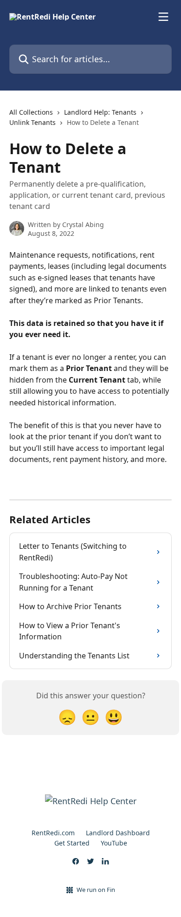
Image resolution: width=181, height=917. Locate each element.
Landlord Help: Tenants (100, 112)
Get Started (72, 843)
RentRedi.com (53, 832)
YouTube (114, 843)
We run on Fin (96, 889)
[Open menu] (163, 16)
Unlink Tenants (32, 122)
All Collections (31, 112)
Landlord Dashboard (118, 832)
